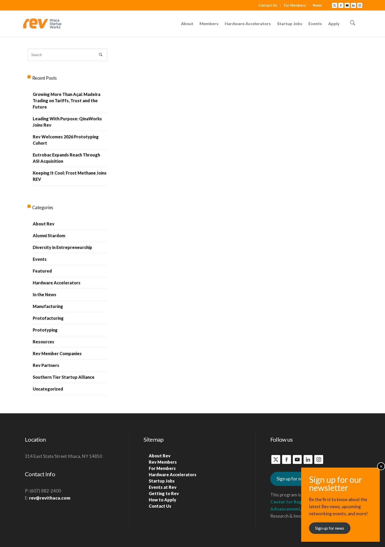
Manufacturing (48, 306)
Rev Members (163, 461)
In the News (44, 294)
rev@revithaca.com (49, 498)
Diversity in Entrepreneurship (62, 247)
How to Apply (162, 499)
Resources (43, 341)
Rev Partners (46, 365)
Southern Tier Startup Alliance (64, 377)
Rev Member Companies (57, 353)
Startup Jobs (162, 480)
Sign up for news (293, 478)
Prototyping (45, 329)
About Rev (43, 223)
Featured (42, 270)
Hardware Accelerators (56, 282)
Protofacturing (48, 318)
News (317, 5)
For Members (295, 5)
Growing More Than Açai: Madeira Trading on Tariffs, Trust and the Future (66, 100)
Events (40, 259)
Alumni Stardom (49, 235)
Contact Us (267, 5)
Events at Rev (163, 487)
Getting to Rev (164, 493)
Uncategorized (48, 388)
